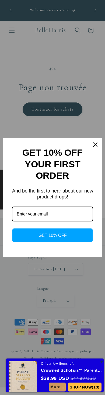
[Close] (95, 144)
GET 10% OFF (52, 235)
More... (57, 387)
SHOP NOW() (85, 387)
